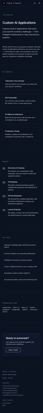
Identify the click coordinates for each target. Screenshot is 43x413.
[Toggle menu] (39, 3)
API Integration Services (10, 393)
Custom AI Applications (10, 388)
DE (35, 3)
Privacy (10, 378)
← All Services (8, 15)
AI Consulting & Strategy (10, 390)
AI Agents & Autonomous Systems (13, 395)
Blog (4, 405)
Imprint (5, 378)
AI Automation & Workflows (11, 386)
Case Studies (7, 403)
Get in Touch (13, 350)
